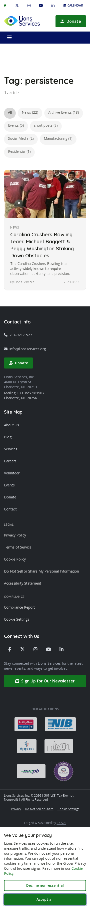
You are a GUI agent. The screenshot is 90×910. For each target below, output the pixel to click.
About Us (11, 425)
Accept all (45, 899)
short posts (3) (46, 125)
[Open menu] (9, 37)
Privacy (16, 809)
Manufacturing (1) (58, 138)
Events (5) (16, 125)
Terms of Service (18, 547)
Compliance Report (19, 607)
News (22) (30, 112)
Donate (73, 21)
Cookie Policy (15, 559)
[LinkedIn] (53, 5)
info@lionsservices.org (28, 348)
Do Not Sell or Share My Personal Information (41, 571)
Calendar (75, 5)
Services (10, 449)
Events (9, 485)
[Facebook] (9, 649)
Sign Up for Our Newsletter (48, 681)
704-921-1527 (21, 334)
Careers (10, 461)
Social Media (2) (21, 138)
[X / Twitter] (17, 5)
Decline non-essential (45, 885)
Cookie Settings (16, 619)
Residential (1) (19, 151)
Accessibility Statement (22, 583)
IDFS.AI (61, 823)
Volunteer (12, 473)
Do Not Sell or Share (39, 809)
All (10, 112)
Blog (8, 437)
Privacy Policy (15, 535)
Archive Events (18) (63, 112)
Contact (10, 509)
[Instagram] (29, 5)
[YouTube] (41, 5)
